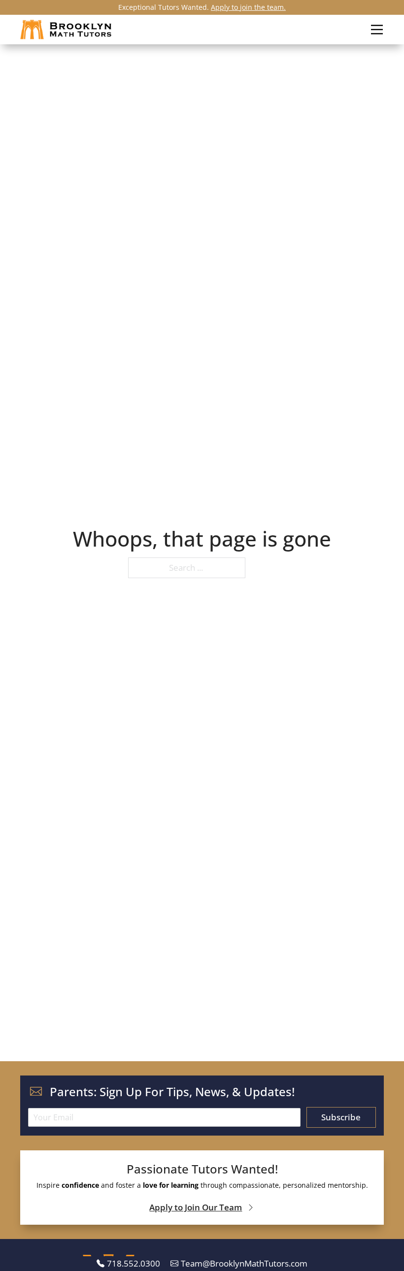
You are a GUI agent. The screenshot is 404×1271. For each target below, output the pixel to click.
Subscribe (341, 1117)
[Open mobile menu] (377, 29)
